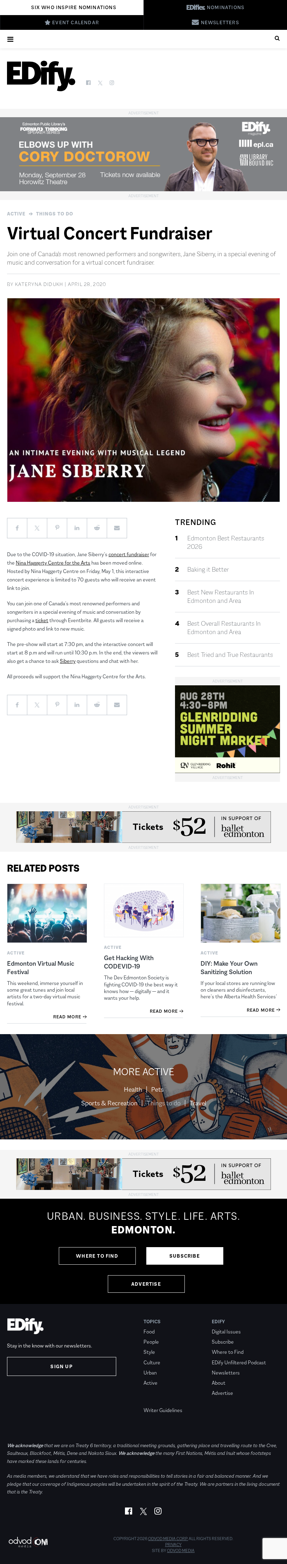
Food (149, 1331)
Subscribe (184, 1256)
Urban (150, 1372)
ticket (41, 620)
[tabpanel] (143, 1251)
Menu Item (157, 1400)
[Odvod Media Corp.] (28, 1542)
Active (16, 214)
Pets (157, 1089)
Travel (198, 1103)
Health (133, 1089)
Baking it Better (208, 569)
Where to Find (97, 1256)
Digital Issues (226, 1331)
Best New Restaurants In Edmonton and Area (220, 596)
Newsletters (226, 1372)
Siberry (68, 661)
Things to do (54, 214)
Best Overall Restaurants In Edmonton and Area (224, 627)
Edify (218, 1321)
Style (149, 1352)
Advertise (146, 1284)
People (151, 1341)
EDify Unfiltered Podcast (239, 1362)
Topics (152, 1321)
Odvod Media (181, 1550)
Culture (152, 1362)
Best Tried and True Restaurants (230, 655)
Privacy (173, 1545)
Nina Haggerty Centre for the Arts (53, 562)
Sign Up (61, 1366)
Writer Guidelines (163, 1410)
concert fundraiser (128, 554)
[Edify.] (41, 76)
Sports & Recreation (109, 1103)
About (218, 1382)
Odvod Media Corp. (168, 1539)
